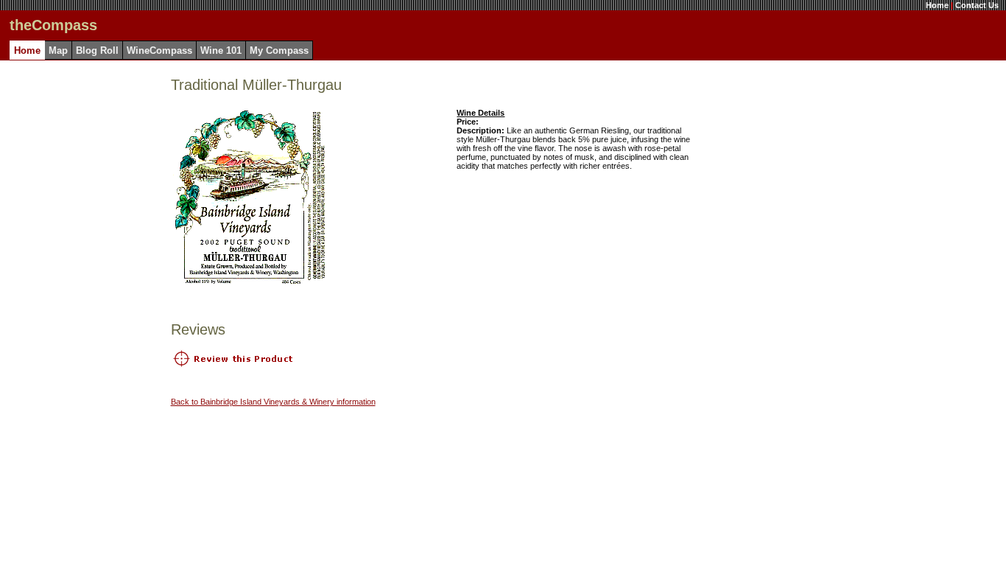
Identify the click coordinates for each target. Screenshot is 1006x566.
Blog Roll (97, 50)
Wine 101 (221, 50)
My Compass (279, 50)
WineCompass (159, 50)
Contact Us (977, 5)
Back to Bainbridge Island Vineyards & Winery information (273, 401)
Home (937, 5)
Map (58, 50)
